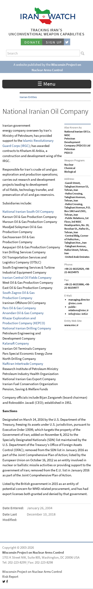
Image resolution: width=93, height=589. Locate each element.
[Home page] (46, 23)
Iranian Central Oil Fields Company (26, 277)
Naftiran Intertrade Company (22, 363)
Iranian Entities (28, 97)
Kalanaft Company (15, 343)
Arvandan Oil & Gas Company (23, 313)
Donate (32, 42)
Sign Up (54, 42)
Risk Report (10, 576)
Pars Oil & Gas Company (19, 308)
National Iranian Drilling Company (26, 328)
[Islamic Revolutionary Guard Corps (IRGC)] (22, 140)
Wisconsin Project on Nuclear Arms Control (33, 552)
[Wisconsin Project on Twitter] (67, 42)
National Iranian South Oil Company (28, 211)
